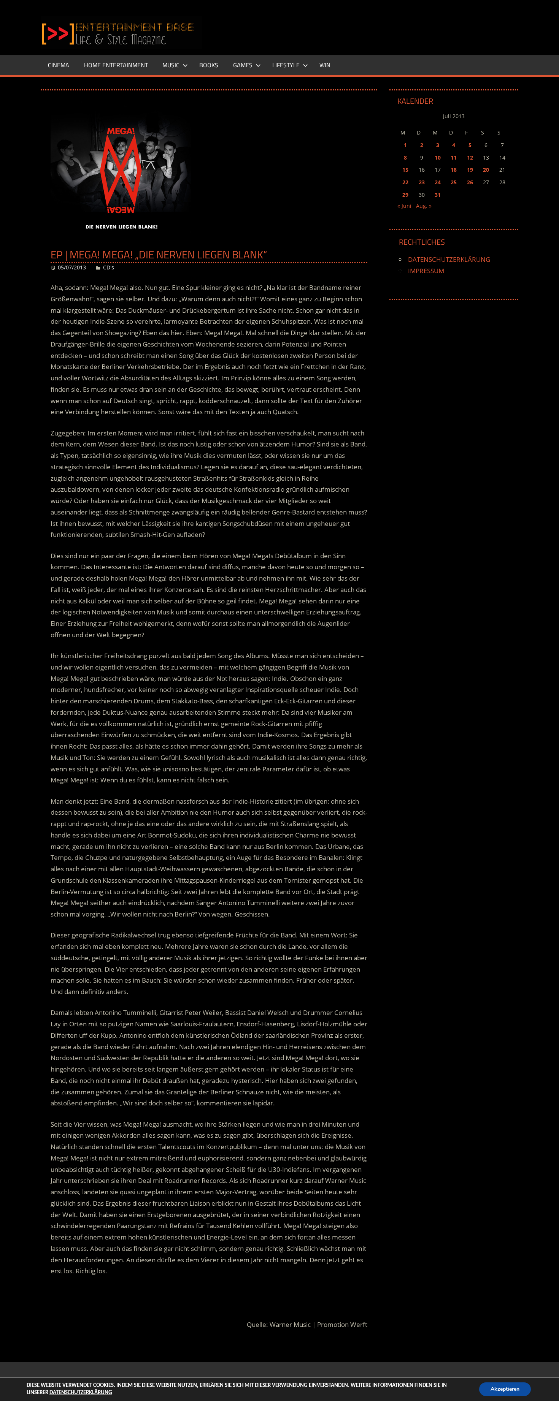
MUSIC (170, 65)
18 (454, 169)
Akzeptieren (505, 1389)
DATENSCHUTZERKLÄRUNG (449, 259)
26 (470, 182)
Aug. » (424, 205)
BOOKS (208, 65)
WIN (324, 65)
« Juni (404, 205)
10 (438, 157)
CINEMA (58, 65)
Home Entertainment (116, 65)
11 (454, 157)
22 (405, 182)
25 (454, 182)
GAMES (243, 65)
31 (438, 194)
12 (470, 157)
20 (486, 169)
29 (405, 194)
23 (422, 182)
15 (405, 169)
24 (438, 182)
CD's (108, 267)
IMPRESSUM (426, 270)
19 (470, 169)
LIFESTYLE (286, 65)
